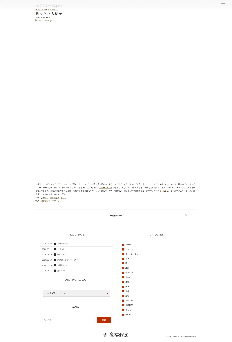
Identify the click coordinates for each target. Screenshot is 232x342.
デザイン (39, 9)
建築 (127, 268)
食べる (128, 277)
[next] (46, 216)
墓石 (127, 258)
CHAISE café (165, 191)
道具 (50, 9)
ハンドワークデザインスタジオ (118, 184)
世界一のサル (105, 187)
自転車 (128, 244)
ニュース (129, 249)
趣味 (45, 9)
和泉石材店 (18, 6)
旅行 (127, 296)
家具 (127, 286)
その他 (128, 314)
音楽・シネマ (131, 300)
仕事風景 (129, 305)
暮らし (55, 9)
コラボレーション (132, 254)
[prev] (186, 216)
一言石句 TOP (116, 215)
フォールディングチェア (49, 184)
